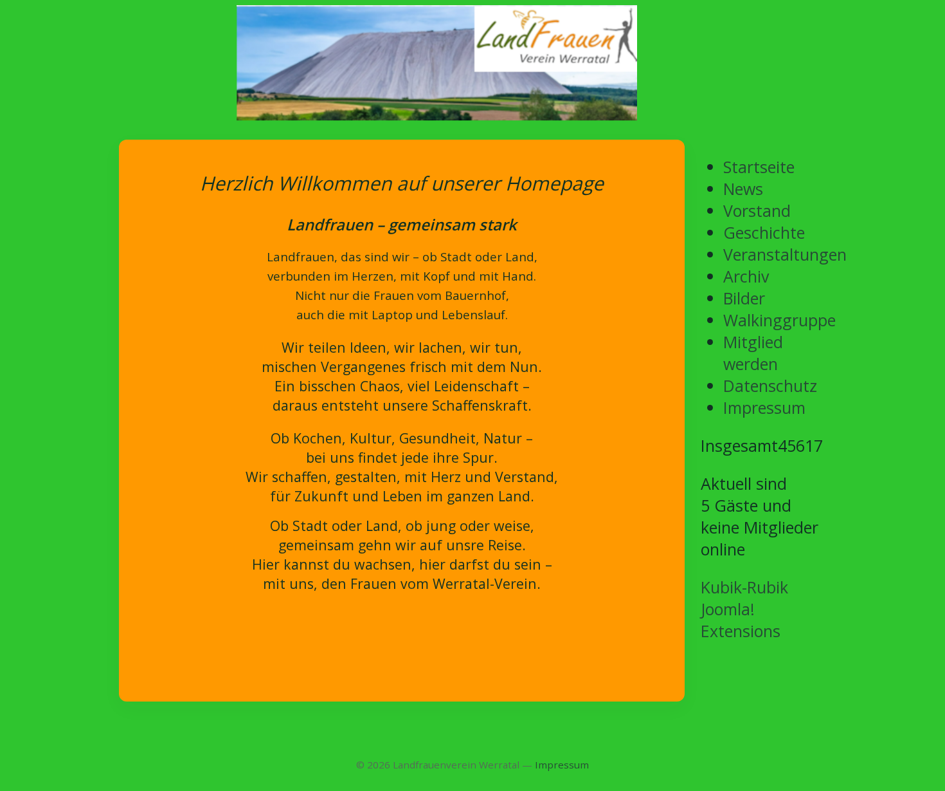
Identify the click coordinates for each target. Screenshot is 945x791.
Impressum (562, 764)
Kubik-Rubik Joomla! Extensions (744, 609)
